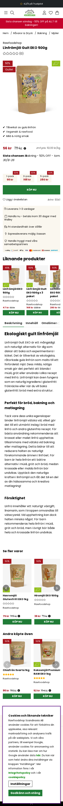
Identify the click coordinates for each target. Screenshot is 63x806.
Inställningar (20, 784)
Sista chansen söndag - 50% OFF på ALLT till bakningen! (31, 23)
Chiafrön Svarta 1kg (16, 670)
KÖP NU (37, 312)
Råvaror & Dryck (23, 33)
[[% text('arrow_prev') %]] (6, 588)
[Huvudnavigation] (6, 12)
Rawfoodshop (12, 43)
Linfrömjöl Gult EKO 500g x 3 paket (36, 292)
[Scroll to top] (31, 803)
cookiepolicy (16, 777)
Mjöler (55, 33)
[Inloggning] (44, 12)
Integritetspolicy (19, 773)
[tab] (32, 323)
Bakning (42, 33)
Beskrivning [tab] (13, 323)
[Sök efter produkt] (12, 12)
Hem (6, 33)
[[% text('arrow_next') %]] (57, 588)
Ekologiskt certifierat (31, 3)
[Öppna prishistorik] (25, 148)
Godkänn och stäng (25, 793)
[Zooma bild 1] (31, 89)
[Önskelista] (50, 12)
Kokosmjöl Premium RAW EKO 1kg (47, 672)
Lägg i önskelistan (16, 199)
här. (39, 755)
